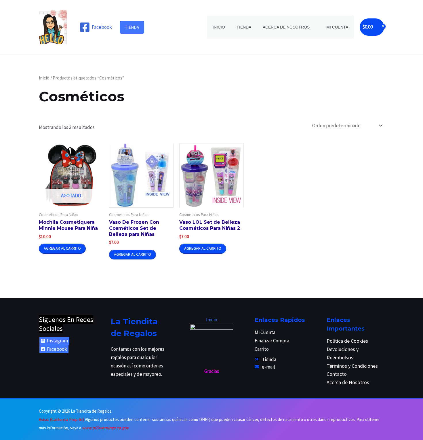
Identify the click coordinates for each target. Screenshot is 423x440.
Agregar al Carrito (62, 248)
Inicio (219, 27)
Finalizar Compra (272, 340)
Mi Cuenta (337, 27)
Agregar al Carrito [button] (132, 254)
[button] (132, 27)
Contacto (337, 374)
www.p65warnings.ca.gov (105, 427)
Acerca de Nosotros (286, 27)
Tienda (244, 27)
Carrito (262, 349)
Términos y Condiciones (352, 366)
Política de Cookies (347, 340)
